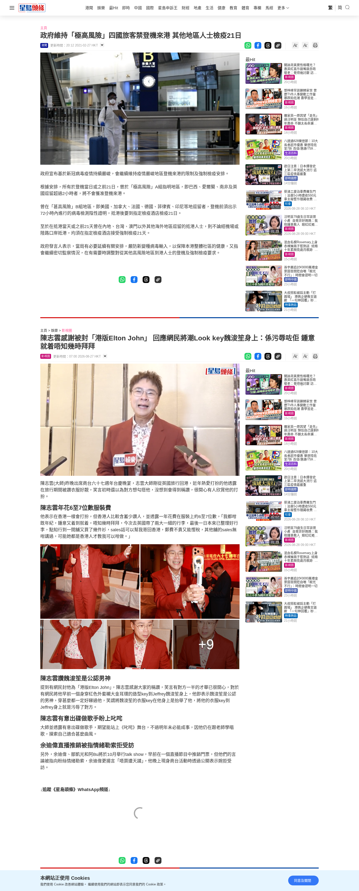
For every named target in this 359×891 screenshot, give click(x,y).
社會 (288, 203)
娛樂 (54, 330)
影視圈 (289, 77)
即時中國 (291, 279)
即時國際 (291, 178)
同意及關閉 (302, 880)
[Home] (32, 7)
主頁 (43, 28)
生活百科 (291, 153)
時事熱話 (291, 305)
